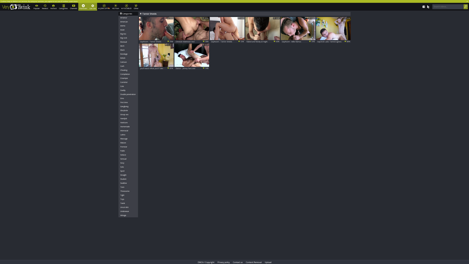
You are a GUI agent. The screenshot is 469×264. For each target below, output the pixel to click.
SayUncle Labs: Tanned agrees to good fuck (333, 41)
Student (123, 179)
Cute (122, 86)
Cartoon (123, 62)
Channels (73, 8)
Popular (36, 8)
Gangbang (124, 106)
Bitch (122, 46)
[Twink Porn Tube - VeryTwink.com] (16, 6)
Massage (124, 139)
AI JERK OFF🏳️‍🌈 (104, 8)
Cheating (123, 70)
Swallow (123, 183)
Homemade (125, 126)
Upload (268, 262)
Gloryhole (124, 110)
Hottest (53, 8)
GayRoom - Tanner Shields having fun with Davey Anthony (227, 41)
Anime (122, 26)
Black (122, 50)
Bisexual (123, 42)
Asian (122, 30)
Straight (123, 175)
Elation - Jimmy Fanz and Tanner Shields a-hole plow (192, 68)
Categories (63, 8)
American (124, 22)
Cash (122, 66)
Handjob (123, 118)
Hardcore (124, 122)
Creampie (124, 78)
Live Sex (92, 8)
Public (122, 151)
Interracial (124, 130)
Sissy (122, 163)
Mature (123, 143)
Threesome (124, 191)
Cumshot (124, 82)
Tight (122, 195)
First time (124, 102)
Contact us (238, 262)
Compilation (125, 74)
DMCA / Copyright (206, 262)
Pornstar (123, 147)
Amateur (123, 17)
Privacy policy (224, 262)
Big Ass (123, 34)
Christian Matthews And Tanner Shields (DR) (192, 41)
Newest (45, 8)
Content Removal (254, 262)
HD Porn (115, 8)
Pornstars (83, 8)
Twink (122, 203)
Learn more (73, 1)
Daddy (122, 90)
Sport (122, 171)
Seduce (123, 155)
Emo (122, 98)
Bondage (124, 54)
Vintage (123, 215)
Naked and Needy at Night (262, 41)
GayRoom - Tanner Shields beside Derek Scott (156, 41)
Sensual (123, 159)
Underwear (124, 211)
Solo (122, 167)
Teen (122, 187)
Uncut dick (124, 207)
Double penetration (128, 94)
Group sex (124, 114)
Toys (122, 199)
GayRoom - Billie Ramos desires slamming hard (298, 41)
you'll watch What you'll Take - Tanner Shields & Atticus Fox (156, 68)
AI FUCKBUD (126, 8)
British (122, 58)
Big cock (123, 38)
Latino (122, 134)
